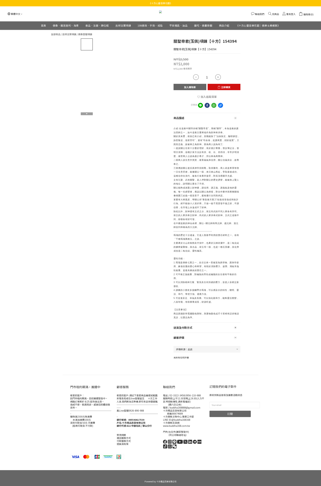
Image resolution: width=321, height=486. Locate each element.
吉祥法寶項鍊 (123, 25)
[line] (200, 105)
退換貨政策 (122, 444)
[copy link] (220, 105)
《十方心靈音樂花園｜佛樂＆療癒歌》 (258, 25)
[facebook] (207, 105)
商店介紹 (224, 25)
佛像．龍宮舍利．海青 (66, 25)
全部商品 (55, 34)
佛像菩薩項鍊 (85, 34)
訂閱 (230, 414)
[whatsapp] (213, 105)
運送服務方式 (124, 438)
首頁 (43, 25)
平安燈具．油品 (178, 25)
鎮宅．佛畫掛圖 (203, 25)
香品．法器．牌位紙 (97, 25)
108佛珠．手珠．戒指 (150, 25)
